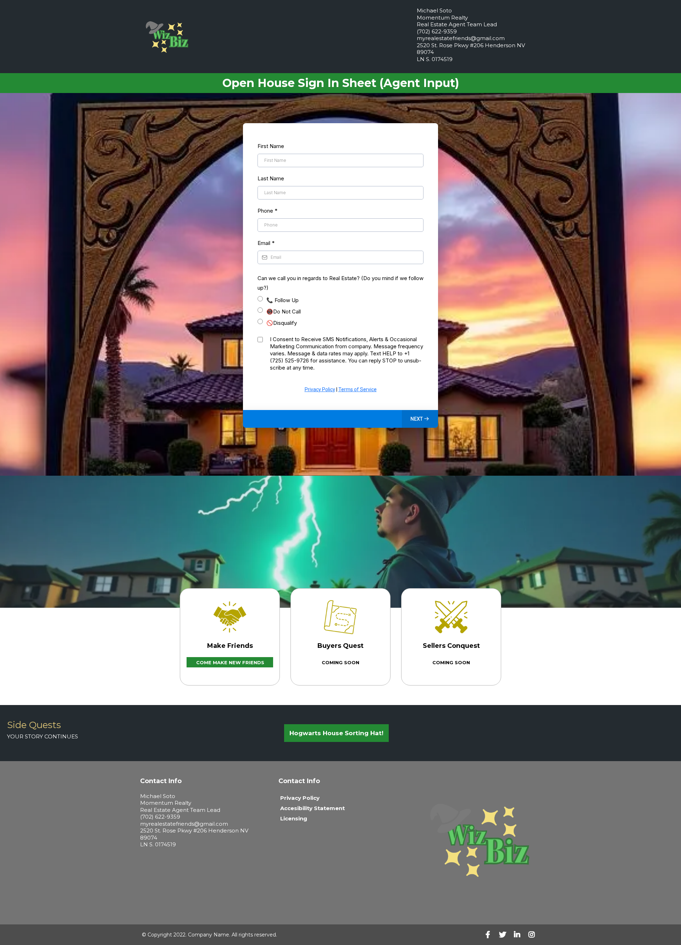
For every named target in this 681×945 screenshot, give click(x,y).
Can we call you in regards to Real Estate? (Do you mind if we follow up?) (340, 283)
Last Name (271, 178)
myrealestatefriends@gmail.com (461, 38)
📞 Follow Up (282, 300)
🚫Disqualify (281, 322)
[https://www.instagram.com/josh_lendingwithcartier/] (533, 935)
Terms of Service (357, 389)
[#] (489, 935)
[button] (420, 419)
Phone (267, 210)
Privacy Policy (320, 389)
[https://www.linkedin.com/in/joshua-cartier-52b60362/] (519, 935)
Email (266, 243)
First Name (271, 146)
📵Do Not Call (283, 311)
